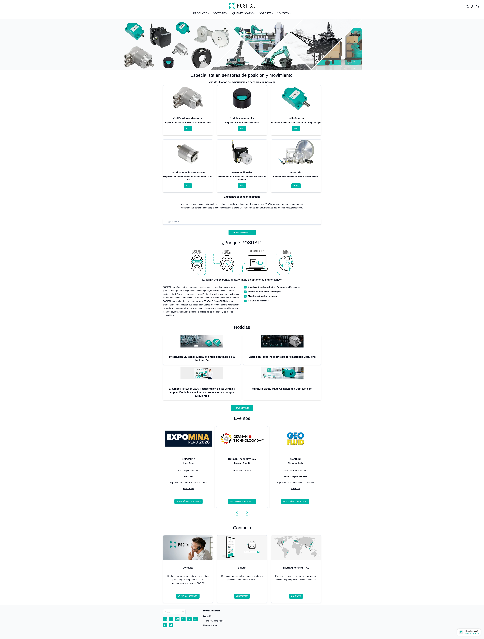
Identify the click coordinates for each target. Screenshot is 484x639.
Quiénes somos (243, 13)
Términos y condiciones (213, 621)
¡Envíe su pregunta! (188, 596)
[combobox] (244, 221)
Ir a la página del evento (188, 501)
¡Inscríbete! (242, 596)
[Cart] (477, 6)
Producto (200, 13)
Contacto (296, 596)
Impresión (207, 616)
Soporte (265, 13)
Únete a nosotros (210, 625)
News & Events (242, 408)
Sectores (220, 13)
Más (188, 129)
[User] (467, 6)
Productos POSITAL (242, 232)
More (296, 186)
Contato (283, 13)
